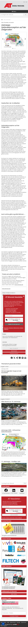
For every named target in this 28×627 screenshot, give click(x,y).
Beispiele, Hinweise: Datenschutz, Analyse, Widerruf (13, 328)
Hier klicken (15, 320)
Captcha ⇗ (20, 321)
